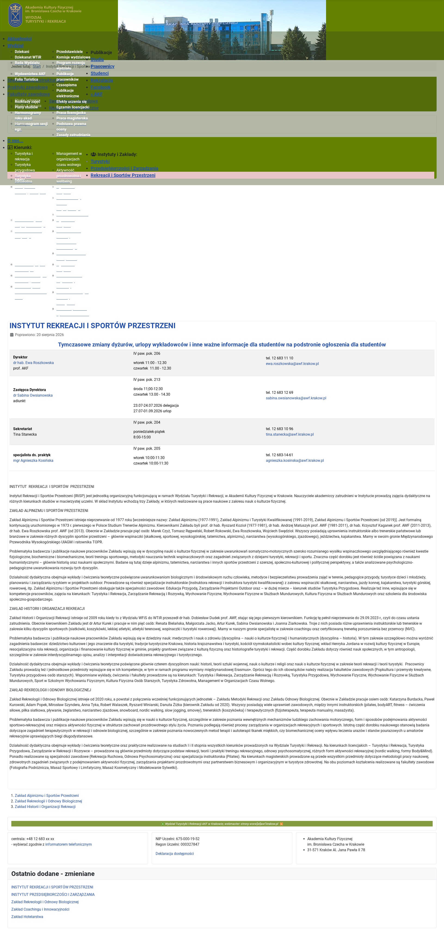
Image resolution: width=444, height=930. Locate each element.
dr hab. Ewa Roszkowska (33, 363)
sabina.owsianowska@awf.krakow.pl (296, 398)
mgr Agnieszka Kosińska (33, 460)
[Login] (281, 823)
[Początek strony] (436, 921)
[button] (111, 52)
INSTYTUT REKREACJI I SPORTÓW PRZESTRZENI (92, 325)
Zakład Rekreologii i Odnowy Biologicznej (48, 801)
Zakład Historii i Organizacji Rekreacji (45, 807)
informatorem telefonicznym (68, 844)
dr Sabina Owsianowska (33, 395)
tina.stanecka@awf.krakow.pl (290, 434)
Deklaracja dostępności (175, 853)
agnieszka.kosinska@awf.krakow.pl (295, 460)
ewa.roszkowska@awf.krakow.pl (292, 363)
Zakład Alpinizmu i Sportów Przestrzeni (47, 795)
